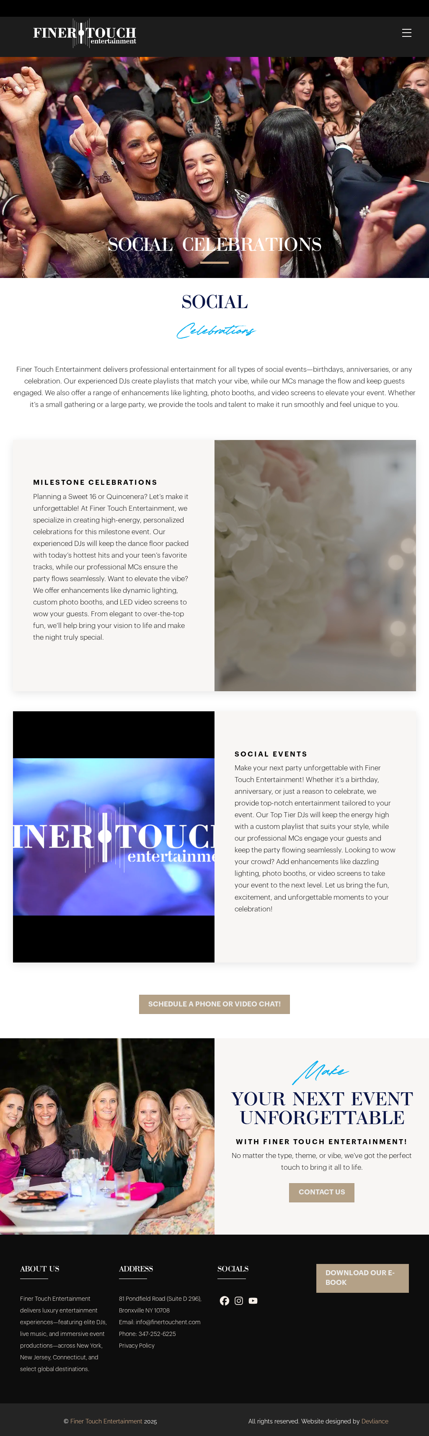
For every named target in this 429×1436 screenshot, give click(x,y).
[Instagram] (239, 1300)
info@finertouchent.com (168, 1322)
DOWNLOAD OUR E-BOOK (360, 1277)
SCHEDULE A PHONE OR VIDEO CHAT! (214, 1004)
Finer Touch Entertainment (106, 1421)
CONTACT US (322, 1192)
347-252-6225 (157, 1334)
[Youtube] (253, 1300)
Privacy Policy (137, 1346)
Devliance (375, 1421)
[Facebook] (224, 1300)
